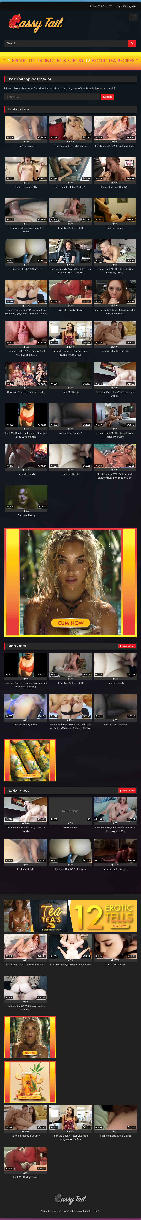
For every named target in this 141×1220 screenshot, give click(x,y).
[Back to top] (130, 1209)
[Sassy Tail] (70, 24)
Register (131, 6)
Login (119, 6)
